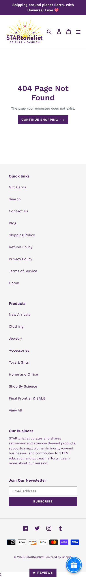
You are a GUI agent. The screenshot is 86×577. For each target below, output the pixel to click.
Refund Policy (20, 247)
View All (15, 410)
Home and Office (23, 374)
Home (14, 283)
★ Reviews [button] (43, 572)
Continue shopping (39, 119)
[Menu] (78, 32)
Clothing (16, 326)
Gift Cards (17, 187)
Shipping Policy (22, 235)
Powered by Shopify (58, 557)
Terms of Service (23, 271)
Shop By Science (23, 386)
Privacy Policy (20, 259)
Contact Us (18, 211)
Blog (12, 223)
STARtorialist (34, 557)
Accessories (19, 350)
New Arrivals (19, 314)
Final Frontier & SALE (27, 398)
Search (15, 199)
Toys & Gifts (19, 362)
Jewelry (15, 338)
